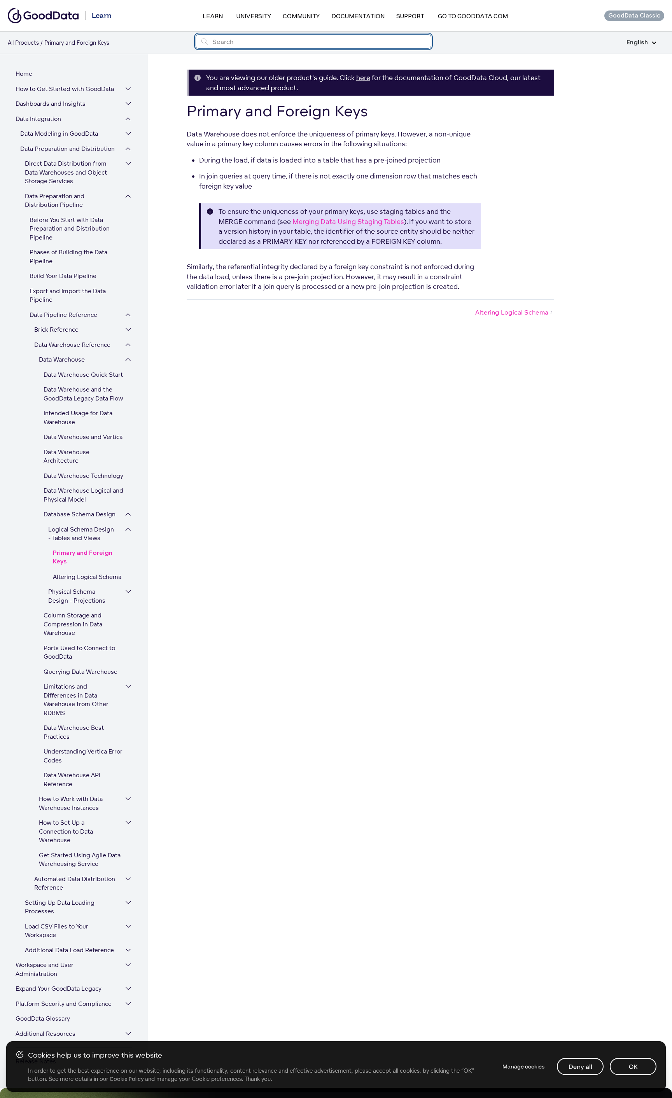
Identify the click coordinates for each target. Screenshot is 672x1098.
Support (410, 16)
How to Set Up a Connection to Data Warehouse (66, 831)
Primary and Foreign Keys (82, 557)
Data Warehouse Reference (72, 344)
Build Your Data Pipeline (63, 276)
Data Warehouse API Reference (72, 779)
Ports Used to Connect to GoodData (79, 652)
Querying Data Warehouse (80, 671)
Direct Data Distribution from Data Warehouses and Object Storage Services (66, 172)
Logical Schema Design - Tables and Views (81, 534)
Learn (213, 16)
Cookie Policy (127, 1078)
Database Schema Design (80, 514)
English (637, 42)
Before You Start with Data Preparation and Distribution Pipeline (70, 228)
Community (301, 16)
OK (633, 1066)
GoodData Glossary (43, 1018)
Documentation (358, 16)
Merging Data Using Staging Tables (348, 221)
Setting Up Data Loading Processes (59, 907)
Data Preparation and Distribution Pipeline (54, 200)
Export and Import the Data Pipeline (68, 295)
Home (24, 73)
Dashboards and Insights (51, 103)
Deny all (580, 1066)
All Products (23, 42)
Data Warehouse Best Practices (74, 732)
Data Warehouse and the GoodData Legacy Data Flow (83, 394)
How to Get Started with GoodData (65, 89)
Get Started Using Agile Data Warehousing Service (80, 859)
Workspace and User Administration (45, 969)
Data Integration (38, 118)
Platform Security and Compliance (64, 1003)
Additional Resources (45, 1033)
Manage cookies (523, 1066)
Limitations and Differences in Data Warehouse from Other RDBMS (76, 700)
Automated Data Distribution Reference (74, 883)
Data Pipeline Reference (63, 314)
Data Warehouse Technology (83, 475)
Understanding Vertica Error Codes (83, 756)
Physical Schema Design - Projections (76, 596)
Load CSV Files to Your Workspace (56, 931)
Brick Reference (56, 329)
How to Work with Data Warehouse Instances (71, 803)
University (253, 16)
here (363, 77)
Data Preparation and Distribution (67, 148)
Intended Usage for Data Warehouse (78, 417)
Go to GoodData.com (473, 16)
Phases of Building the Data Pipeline (68, 256)
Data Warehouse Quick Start (83, 374)
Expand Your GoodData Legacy (59, 988)
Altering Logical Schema (87, 576)
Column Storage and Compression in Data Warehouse (73, 624)
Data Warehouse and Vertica (83, 437)
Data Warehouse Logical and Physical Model (83, 495)
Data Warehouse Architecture (66, 456)
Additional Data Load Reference (69, 950)
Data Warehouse (62, 359)
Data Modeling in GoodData (59, 133)
